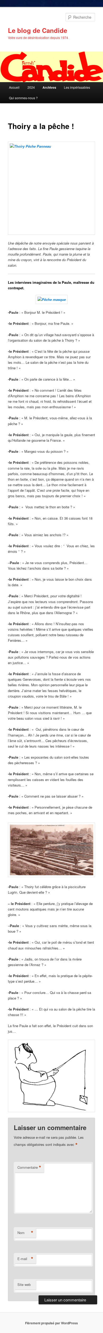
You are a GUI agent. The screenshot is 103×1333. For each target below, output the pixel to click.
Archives (49, 87)
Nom (25, 1232)
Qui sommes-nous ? (23, 98)
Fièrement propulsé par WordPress (51, 1323)
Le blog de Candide (37, 30)
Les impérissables (77, 87)
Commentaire (29, 1167)
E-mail (25, 1259)
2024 (31, 87)
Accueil (14, 87)
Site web (24, 1284)
